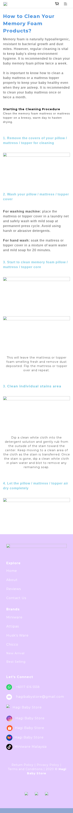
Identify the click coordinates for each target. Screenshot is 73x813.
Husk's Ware (17, 635)
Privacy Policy (48, 765)
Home (11, 571)
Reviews (13, 589)
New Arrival (15, 653)
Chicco (12, 644)
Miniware (14, 617)
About (12, 580)
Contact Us (16, 598)
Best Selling (16, 662)
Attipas (12, 626)
